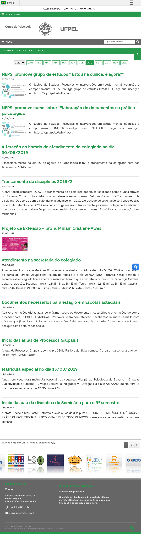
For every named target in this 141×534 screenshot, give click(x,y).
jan (30, 62)
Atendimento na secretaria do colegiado (41, 260)
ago (90, 62)
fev (38, 62)
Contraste (70, 8)
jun (73, 62)
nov (115, 62)
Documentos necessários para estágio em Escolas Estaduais (61, 302)
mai (64, 62)
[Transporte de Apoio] (108, 464)
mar (47, 62)
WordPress (21, 528)
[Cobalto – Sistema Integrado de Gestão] (127, 464)
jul (81, 62)
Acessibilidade (51, 8)
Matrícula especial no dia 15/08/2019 (40, 369)
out (107, 62)
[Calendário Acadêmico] (10, 464)
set (98, 62)
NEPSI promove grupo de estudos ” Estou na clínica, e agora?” (63, 74)
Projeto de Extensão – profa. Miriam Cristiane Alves (51, 228)
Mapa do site (87, 8)
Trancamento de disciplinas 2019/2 (37, 181)
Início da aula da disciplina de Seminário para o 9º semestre (60, 402)
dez (124, 62)
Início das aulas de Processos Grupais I (40, 340)
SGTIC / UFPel (57, 528)
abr (55, 62)
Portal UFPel (13, 14)
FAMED (11, 489)
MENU (8, 42)
